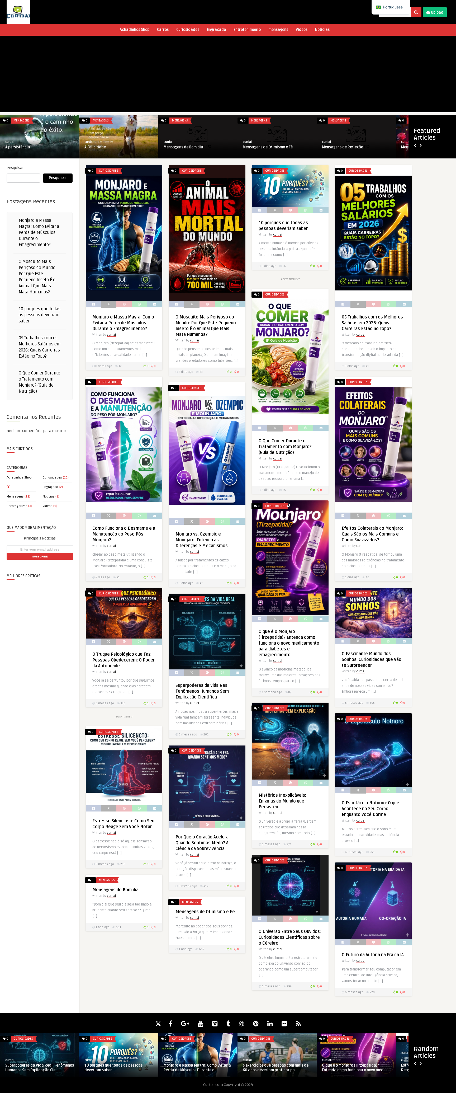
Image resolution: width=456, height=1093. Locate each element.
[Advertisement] (228, 75)
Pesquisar (15, 168)
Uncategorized (17, 506)
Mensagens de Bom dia (183, 147)
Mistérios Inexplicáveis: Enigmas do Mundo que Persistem (282, 801)
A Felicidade (95, 147)
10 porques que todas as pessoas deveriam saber (39, 315)
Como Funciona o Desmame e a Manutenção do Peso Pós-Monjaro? (123, 534)
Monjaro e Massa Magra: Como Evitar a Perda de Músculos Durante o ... (197, 1067)
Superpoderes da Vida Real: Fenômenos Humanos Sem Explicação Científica (202, 691)
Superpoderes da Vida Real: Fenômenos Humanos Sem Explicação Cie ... (39, 1067)
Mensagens (22, 120)
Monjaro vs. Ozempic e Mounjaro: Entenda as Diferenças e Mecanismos (201, 540)
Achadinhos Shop (134, 29)
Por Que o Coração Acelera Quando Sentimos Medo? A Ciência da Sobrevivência (202, 842)
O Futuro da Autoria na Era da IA (373, 955)
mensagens (278, 29)
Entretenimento (247, 29)
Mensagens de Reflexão (342, 147)
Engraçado (216, 29)
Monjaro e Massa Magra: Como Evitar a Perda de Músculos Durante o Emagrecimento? (39, 232)
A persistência (17, 147)
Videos (301, 29)
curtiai (9, 142)
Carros (163, 29)
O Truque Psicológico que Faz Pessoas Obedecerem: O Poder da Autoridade (123, 660)
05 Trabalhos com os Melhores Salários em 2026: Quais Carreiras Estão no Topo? (372, 323)
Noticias (322, 29)
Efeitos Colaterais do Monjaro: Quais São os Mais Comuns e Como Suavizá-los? (372, 534)
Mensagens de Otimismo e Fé (268, 147)
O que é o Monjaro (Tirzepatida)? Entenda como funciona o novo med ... (354, 1067)
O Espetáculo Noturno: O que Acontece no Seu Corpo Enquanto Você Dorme (370, 808)
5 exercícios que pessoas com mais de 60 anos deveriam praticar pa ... (275, 1067)
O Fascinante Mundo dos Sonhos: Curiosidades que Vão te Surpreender (371, 659)
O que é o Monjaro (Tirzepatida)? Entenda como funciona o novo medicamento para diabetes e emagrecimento (289, 643)
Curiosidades (187, 29)
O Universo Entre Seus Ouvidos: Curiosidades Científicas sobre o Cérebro (290, 937)
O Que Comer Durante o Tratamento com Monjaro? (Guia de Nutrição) (285, 446)
